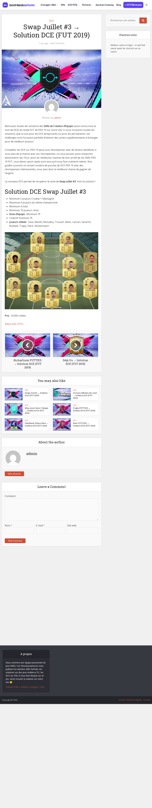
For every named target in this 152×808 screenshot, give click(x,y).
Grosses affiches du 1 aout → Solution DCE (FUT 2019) (85, 395)
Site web (71, 525)
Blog (118, 5)
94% (63, 5)
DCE (51, 20)
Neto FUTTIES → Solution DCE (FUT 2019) (84, 424)
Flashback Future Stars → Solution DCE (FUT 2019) (36, 424)
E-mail (40, 525)
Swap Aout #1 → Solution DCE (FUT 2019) (36, 394)
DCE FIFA (72, 5)
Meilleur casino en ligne (121, 45)
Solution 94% (12, 687)
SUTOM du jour (134, 5)
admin (57, 117)
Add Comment (57, 43)
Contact (146, 699)
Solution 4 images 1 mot (32, 687)
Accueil (122, 699)
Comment (10, 496)
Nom (8, 525)
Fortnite (86, 5)
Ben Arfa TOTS (15, 324)
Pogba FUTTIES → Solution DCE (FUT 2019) (84, 409)
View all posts (14, 473)
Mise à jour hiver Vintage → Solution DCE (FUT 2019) (36, 410)
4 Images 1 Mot (48, 5)
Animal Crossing (105, 5)
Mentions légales (134, 699)
